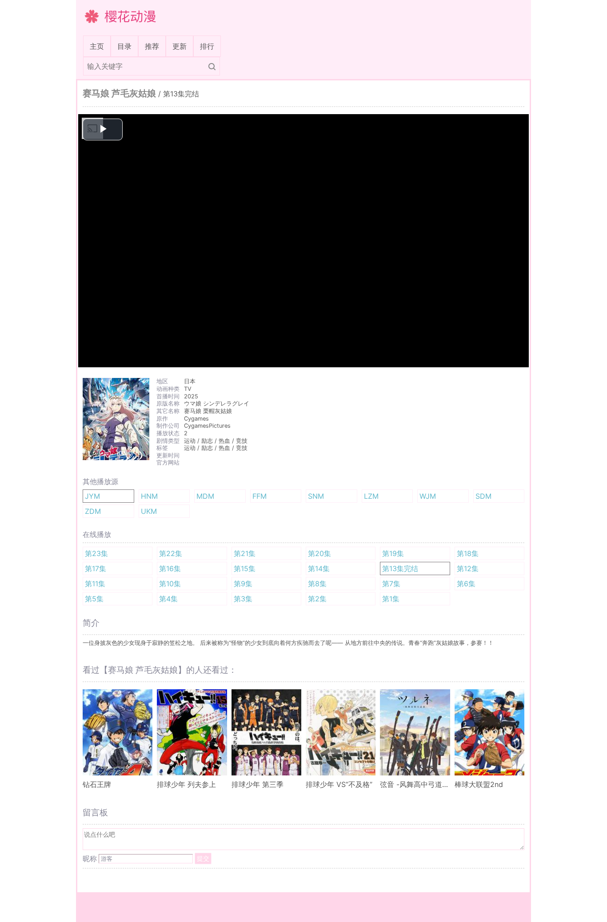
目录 (124, 46)
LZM (371, 496)
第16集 (170, 568)
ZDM (93, 511)
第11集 (95, 583)
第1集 (390, 598)
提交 (203, 858)
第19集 (393, 553)
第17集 (95, 568)
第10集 (170, 583)
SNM (316, 496)
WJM (427, 496)
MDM (205, 496)
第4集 (168, 598)
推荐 (152, 46)
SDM (483, 496)
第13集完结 (400, 568)
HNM (149, 496)
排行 (207, 46)
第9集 (243, 583)
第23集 (96, 553)
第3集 (243, 598)
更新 (179, 46)
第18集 (468, 553)
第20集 (319, 553)
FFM (259, 496)
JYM (92, 496)
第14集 (319, 568)
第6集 (466, 583)
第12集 (468, 568)
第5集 (94, 598)
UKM (149, 511)
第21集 (245, 553)
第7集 (391, 583)
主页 (99, 46)
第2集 (317, 598)
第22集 (170, 553)
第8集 (317, 583)
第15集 (245, 568)
